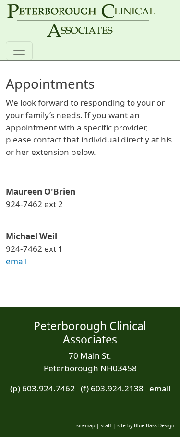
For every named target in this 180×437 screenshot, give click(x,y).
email (16, 261)
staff (106, 425)
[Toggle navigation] (19, 50)
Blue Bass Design (154, 425)
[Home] (81, 20)
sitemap (85, 425)
